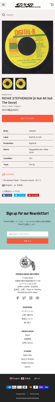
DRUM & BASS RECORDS (30, 398)
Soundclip (9, 174)
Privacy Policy (20, 394)
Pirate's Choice (27, 363)
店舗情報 (27, 339)
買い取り (27, 322)
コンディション (27, 311)
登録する (27, 241)
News (27, 335)
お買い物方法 (27, 315)
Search (27, 367)
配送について (27, 319)
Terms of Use (34, 394)
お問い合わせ (27, 343)
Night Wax (27, 355)
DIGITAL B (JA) (7, 94)
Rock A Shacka (27, 359)
